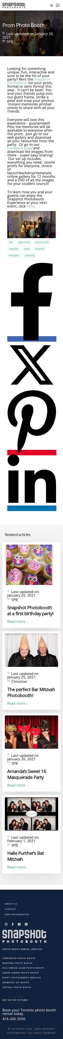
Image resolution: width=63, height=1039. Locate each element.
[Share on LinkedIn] (31, 508)
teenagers (14, 255)
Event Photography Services (21, 977)
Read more (16, 621)
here (30, 206)
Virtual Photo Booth (16, 987)
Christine (19, 681)
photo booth (42, 242)
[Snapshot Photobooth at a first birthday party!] (29, 564)
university (30, 255)
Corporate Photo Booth (19, 958)
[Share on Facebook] (31, 339)
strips (27, 248)
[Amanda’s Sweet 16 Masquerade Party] (31, 731)
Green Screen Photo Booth (20, 973)
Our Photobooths (17, 914)
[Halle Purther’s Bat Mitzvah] (31, 813)
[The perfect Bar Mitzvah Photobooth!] (31, 649)
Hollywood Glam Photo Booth (23, 968)
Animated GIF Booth (15, 982)
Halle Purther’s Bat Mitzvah (25, 856)
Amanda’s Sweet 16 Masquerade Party (26, 774)
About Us (11, 904)
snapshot (14, 248)
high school (24, 242)
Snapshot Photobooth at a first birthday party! (30, 610)
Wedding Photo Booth (17, 963)
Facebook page (19, 147)
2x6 (11, 242)
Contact (10, 909)
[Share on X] (31, 387)
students (39, 248)
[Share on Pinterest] (31, 452)
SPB (10, 41)
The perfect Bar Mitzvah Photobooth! (31, 692)
